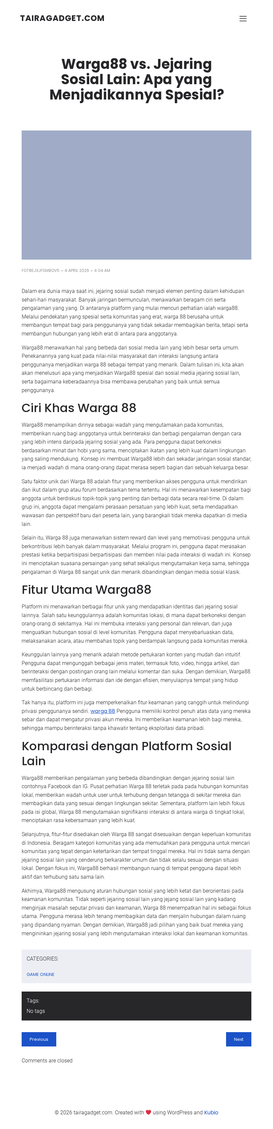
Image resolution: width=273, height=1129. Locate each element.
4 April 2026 (77, 270)
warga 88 (103, 711)
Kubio (211, 1112)
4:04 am (102, 270)
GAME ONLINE (41, 974)
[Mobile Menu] (243, 18)
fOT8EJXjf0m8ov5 (41, 270)
